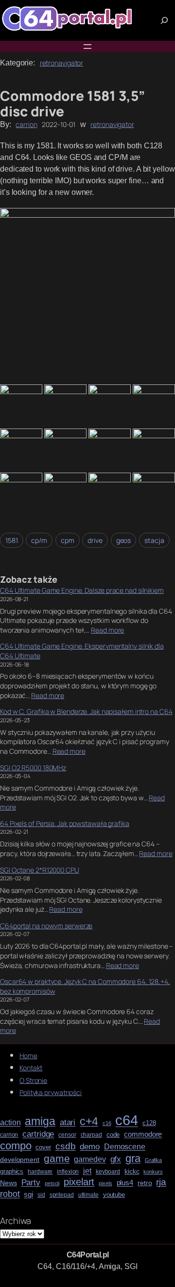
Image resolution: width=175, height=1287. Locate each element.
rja (161, 1182)
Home (28, 1055)
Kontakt (30, 1067)
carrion (26, 124)
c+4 (89, 1122)
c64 (126, 1120)
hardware (40, 1172)
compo (16, 1146)
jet (87, 1171)
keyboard (108, 1172)
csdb (65, 1146)
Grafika (153, 1160)
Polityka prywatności (50, 1092)
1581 (11, 540)
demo (90, 1146)
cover (43, 1147)
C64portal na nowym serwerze (46, 925)
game (57, 1158)
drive (95, 540)
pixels (105, 1183)
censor (67, 1135)
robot (10, 1194)
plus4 (125, 1183)
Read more (107, 630)
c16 (107, 1123)
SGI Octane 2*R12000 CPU (39, 869)
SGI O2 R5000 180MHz (33, 767)
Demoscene (124, 1146)
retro (145, 1183)
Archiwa (15, 1220)
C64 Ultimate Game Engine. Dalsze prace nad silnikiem (82, 590)
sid (41, 1195)
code (113, 1134)
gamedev (89, 1159)
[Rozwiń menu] (87, 46)
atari (68, 1122)
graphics (11, 1171)
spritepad (62, 1195)
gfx (116, 1159)
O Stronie (33, 1080)
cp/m (39, 540)
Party (31, 1182)
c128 (149, 1123)
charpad (91, 1135)
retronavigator (62, 62)
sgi (28, 1194)
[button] (87, 295)
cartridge (38, 1134)
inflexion (68, 1172)
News (8, 1183)
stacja (154, 540)
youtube (114, 1195)
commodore (143, 1134)
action (10, 1122)
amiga (40, 1121)
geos (123, 540)
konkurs (152, 1172)
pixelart (79, 1182)
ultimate (88, 1195)
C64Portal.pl (88, 1255)
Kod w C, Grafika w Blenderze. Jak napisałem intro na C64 (86, 711)
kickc (132, 1171)
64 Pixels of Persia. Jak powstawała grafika (64, 823)
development (19, 1159)
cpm (67, 540)
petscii (52, 1183)
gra (132, 1158)
